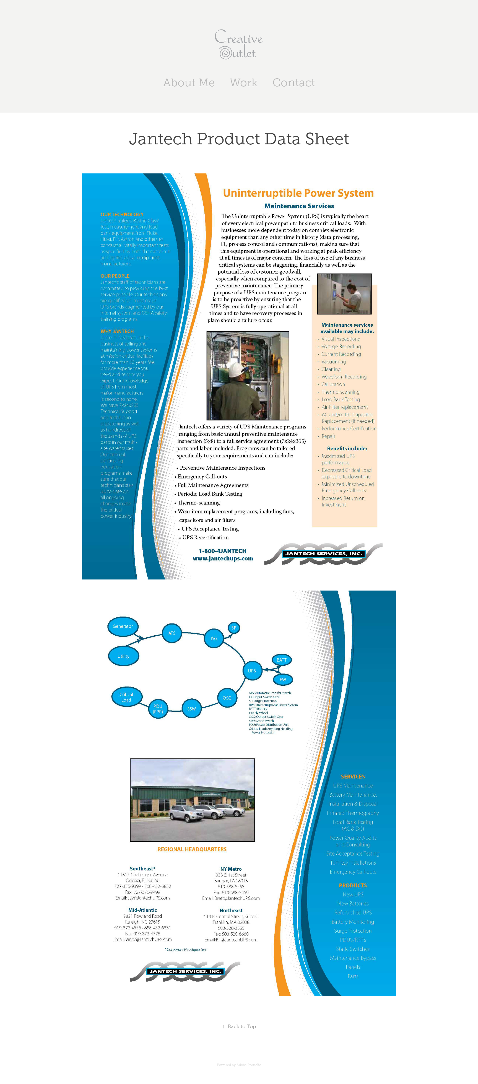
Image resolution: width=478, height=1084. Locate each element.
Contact (293, 82)
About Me (189, 82)
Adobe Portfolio (249, 1065)
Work (244, 82)
